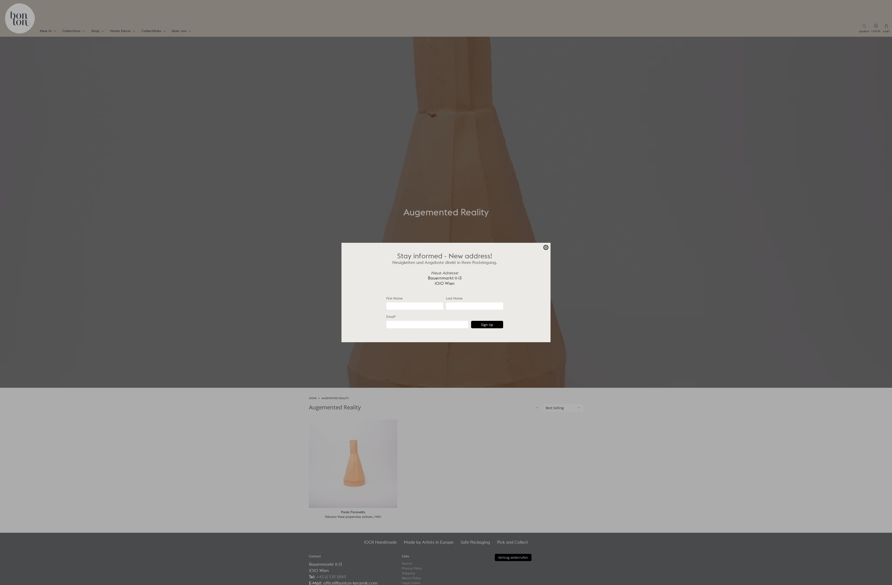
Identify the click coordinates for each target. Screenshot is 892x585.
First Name (394, 298)
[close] (546, 247)
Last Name (454, 298)
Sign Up (487, 324)
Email (391, 317)
